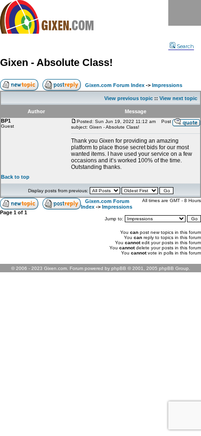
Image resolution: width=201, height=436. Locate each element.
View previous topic (128, 98)
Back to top (15, 177)
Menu (184, 13)
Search (185, 46)
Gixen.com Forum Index (114, 85)
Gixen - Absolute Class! (56, 62)
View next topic (178, 98)
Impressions (167, 85)
